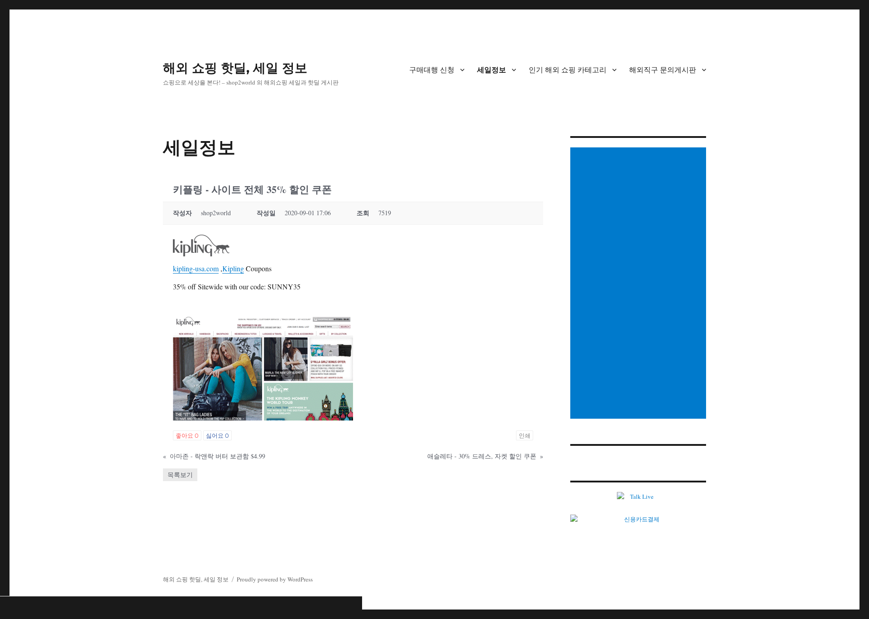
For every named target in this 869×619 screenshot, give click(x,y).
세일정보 (491, 70)
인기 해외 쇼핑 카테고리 (567, 70)
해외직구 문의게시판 (662, 70)
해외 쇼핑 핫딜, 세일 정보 (235, 68)
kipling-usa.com (196, 268)
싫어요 (217, 435)
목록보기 (180, 474)
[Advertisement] (639, 284)
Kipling (233, 268)
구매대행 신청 (431, 70)
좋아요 (187, 435)
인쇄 (524, 435)
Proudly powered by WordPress (275, 579)
